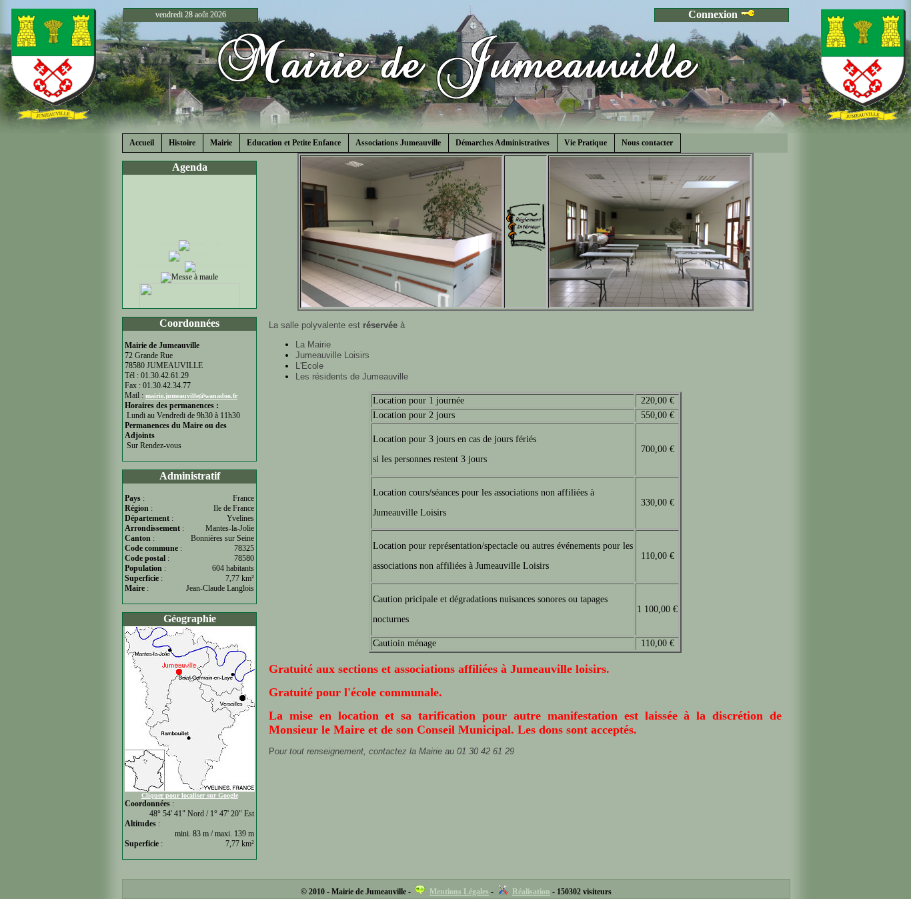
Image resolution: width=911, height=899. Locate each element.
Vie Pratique (585, 142)
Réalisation (531, 891)
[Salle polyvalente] (401, 304)
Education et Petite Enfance (294, 142)
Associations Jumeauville (398, 142)
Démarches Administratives (502, 142)
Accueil (141, 142)
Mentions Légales (459, 891)
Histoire (182, 142)
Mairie (221, 142)
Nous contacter (647, 142)
